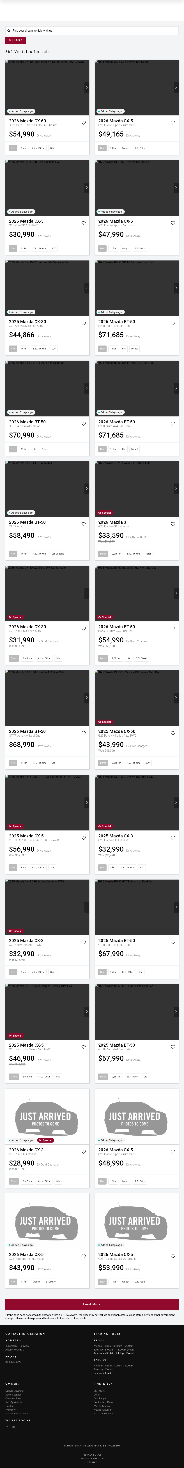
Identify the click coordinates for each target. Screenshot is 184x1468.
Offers (97, 1394)
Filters (17, 40)
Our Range (100, 1398)
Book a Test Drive (103, 1402)
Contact (9, 1405)
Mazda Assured (102, 1409)
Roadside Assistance (16, 1413)
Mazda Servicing (14, 1390)
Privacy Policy (92, 1454)
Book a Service (13, 1394)
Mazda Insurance (103, 1413)
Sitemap (92, 1462)
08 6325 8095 (13, 1361)
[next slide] (86, 87)
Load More (92, 1304)
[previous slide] (7, 87)
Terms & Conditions (92, 1458)
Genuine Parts (13, 1398)
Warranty (10, 1409)
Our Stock (99, 1390)
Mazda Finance (102, 1405)
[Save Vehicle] (83, 123)
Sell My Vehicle (13, 1402)
